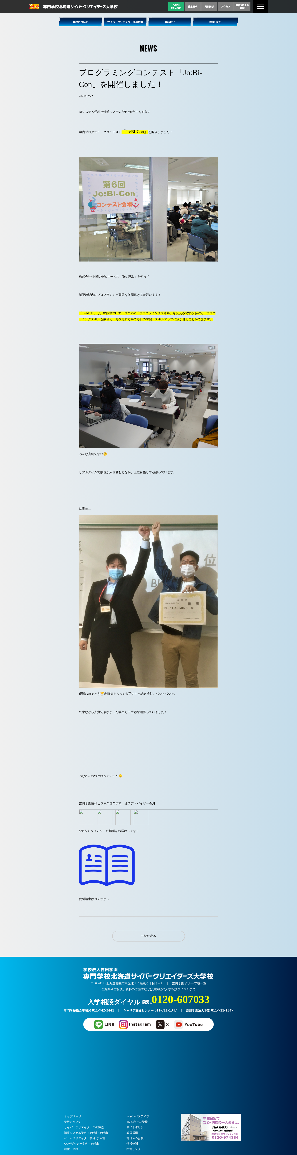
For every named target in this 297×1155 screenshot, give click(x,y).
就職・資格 (71, 1149)
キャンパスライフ (138, 1116)
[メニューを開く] (260, 6)
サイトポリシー (136, 1127)
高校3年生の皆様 (137, 1121)
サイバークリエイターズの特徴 (84, 1127)
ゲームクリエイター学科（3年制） (86, 1138)
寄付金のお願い (136, 1138)
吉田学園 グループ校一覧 (189, 983)
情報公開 (132, 1143)
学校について (72, 1121)
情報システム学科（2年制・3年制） (87, 1132)
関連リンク (134, 1149)
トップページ (72, 1116)
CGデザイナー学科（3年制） (82, 1143)
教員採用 (132, 1132)
